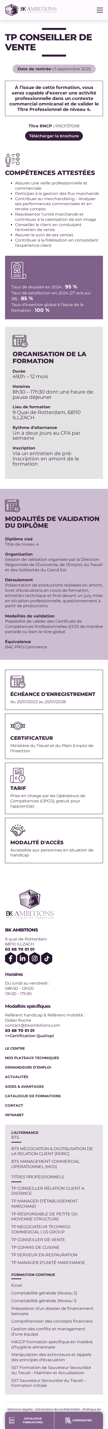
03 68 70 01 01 (19, 949)
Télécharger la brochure (54, 136)
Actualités (16, 1077)
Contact (14, 1105)
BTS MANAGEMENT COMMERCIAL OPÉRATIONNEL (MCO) (45, 1164)
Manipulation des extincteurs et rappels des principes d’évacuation (51, 1357)
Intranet (14, 1115)
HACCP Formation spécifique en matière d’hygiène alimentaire (52, 1344)
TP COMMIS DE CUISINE (35, 1247)
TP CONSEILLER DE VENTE (38, 1239)
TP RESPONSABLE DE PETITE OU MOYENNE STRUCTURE (44, 1217)
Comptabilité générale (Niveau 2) (44, 1293)
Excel (16, 1285)
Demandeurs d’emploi (28, 1067)
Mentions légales (20, 1409)
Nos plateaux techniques (32, 1058)
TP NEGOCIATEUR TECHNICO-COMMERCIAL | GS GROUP (41, 1229)
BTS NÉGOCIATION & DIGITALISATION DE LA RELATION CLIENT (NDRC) (52, 1151)
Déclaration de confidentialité (57, 1409)
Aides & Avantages (25, 1086)
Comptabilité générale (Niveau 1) (43, 1300)
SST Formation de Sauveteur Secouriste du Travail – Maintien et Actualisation (51, 1370)
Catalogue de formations (33, 1096)
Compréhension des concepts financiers (52, 1321)
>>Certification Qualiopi (29, 1035)
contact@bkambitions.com (32, 1025)
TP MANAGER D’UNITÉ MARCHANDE (48, 1262)
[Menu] (100, 10)
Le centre (15, 1048)
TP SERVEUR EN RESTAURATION (44, 1255)
